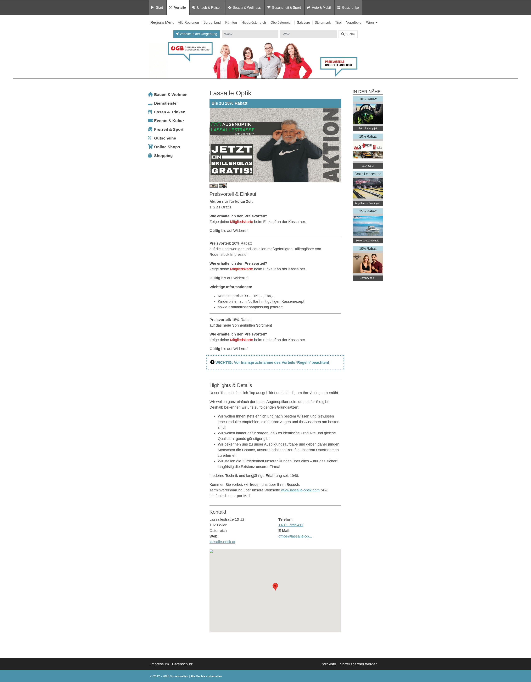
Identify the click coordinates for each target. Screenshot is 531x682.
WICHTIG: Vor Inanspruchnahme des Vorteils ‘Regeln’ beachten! (272, 362)
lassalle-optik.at (222, 542)
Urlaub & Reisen (209, 7)
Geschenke (350, 7)
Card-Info (328, 664)
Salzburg (303, 22)
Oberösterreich (281, 22)
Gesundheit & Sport (286, 7)
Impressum (159, 664)
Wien (370, 22)
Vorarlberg (354, 22)
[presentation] (213, 145)
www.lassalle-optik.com (300, 490)
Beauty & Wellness (247, 7)
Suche (350, 34)
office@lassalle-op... (295, 536)
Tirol (338, 22)
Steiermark (323, 22)
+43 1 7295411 (290, 525)
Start (159, 7)
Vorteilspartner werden (359, 664)
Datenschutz (182, 664)
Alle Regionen (188, 22)
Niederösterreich (253, 22)
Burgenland (212, 22)
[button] (275, 587)
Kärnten (231, 22)
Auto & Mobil (321, 7)
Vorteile (180, 7)
